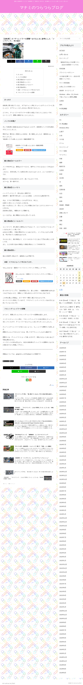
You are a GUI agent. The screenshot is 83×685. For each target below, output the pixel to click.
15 (79, 278)
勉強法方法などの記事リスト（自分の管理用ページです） (70, 63)
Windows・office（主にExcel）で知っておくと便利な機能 (69, 96)
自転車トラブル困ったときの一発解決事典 (29, 145)
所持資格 (62, 68)
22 (79, 280)
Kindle (19, 281)
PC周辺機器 (63, 108)
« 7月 (61, 289)
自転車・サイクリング (66, 90)
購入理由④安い (22, 87)
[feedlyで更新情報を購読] (27, 380)
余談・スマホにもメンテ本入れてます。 (29, 90)
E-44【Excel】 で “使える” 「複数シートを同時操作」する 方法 (69, 302)
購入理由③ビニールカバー (25, 84)
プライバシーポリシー (66, 72)
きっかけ (20, 74)
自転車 (12, 361)
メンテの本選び (22, 77)
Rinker (22, 147)
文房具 (61, 101)
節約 (60, 104)
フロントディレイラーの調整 (26, 92)
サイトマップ (63, 58)
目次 (26, 71)
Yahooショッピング (39, 150)
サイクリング (6, 361)
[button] (46, 61)
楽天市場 (27, 150)
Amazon (19, 150)
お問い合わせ (63, 54)
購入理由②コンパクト (24, 82)
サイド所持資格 (64, 83)
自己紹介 (62, 50)
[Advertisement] (41, 24)
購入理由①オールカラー (25, 79)
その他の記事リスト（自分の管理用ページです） (69, 78)
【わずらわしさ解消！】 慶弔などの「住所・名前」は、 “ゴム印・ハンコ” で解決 (69, 309)
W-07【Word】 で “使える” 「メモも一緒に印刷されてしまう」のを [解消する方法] (69, 333)
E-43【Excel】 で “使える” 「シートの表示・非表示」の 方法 (69, 317)
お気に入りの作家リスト (67, 86)
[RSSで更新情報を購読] (30, 380)
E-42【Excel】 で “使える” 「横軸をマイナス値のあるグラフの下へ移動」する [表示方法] (69, 324)
